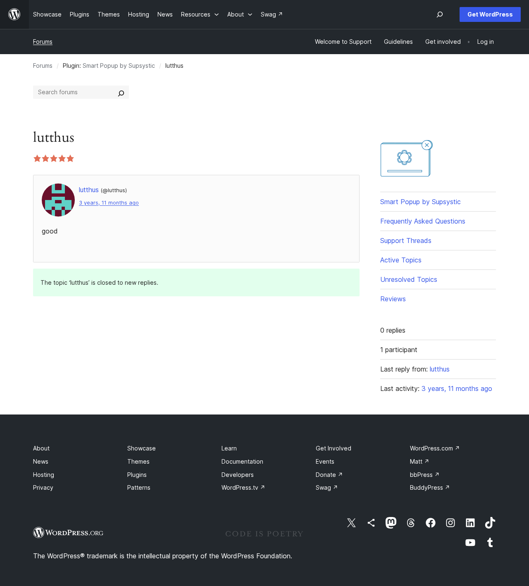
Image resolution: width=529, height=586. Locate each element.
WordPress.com (435, 448)
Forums (42, 41)
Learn (229, 448)
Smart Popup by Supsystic (119, 65)
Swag (327, 487)
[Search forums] (121, 92)
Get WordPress (490, 14)
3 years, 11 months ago (109, 203)
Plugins (137, 474)
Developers (238, 474)
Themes (138, 461)
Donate (329, 474)
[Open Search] (439, 14)
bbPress (425, 474)
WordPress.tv (243, 487)
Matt (419, 461)
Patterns (138, 487)
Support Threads (405, 240)
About (41, 448)
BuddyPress (430, 487)
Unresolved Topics (408, 279)
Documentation (242, 461)
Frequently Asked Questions (422, 221)
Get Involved (333, 448)
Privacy (43, 487)
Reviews (393, 299)
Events (325, 461)
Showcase (141, 448)
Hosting (43, 474)
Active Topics (401, 260)
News (40, 461)
